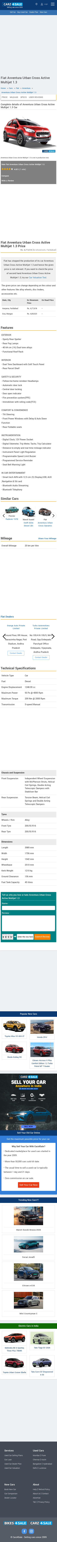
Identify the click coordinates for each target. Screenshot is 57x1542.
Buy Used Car (22, 12)
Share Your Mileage (47, 538)
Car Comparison (10, 1493)
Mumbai (36, 1455)
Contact (45, 1493)
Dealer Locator (10, 1498)
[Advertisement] (28, 45)
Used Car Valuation (12, 1468)
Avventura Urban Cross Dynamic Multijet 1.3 (45, 526)
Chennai (36, 1459)
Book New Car (10, 1489)
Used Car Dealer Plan (12, 1464)
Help (35, 1489)
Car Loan (8, 1459)
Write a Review (7, 180)
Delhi (35, 1468)
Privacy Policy (44, 1502)
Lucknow (42, 1468)
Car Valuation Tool (37, 277)
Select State (37, 4)
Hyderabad (47, 1464)
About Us (36, 1493)
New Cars (43, 12)
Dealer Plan (33, 12)
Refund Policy (44, 1489)
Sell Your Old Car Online (28, 1132)
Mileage (14, 97)
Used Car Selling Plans (13, 1455)
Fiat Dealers (7, 616)
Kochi (44, 1459)
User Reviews (36, 97)
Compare (5, 176)
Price (4, 97)
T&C (34, 1502)
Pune (44, 1455)
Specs (23, 97)
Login (46, 4)
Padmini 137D (12, 519)
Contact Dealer (16, 653)
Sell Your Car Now (28, 1185)
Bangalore (37, 1464)
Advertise (36, 1498)
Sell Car (13, 12)
